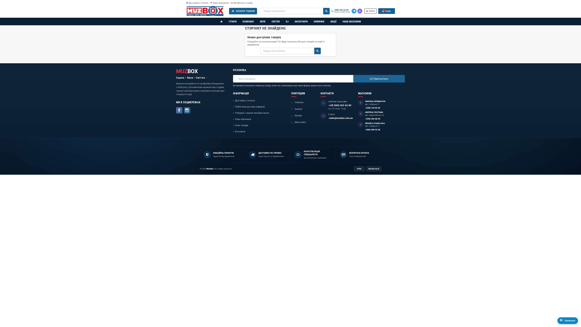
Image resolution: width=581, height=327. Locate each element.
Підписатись (380, 78)
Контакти (240, 131)
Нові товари (241, 125)
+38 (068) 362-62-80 (340, 105)
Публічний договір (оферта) (250, 106)
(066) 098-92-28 (373, 130)
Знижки (298, 109)
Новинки (299, 102)
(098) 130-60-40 (373, 108)
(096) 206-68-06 (373, 119)
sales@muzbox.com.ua (341, 118)
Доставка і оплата (197, 3)
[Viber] (359, 11)
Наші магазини (219, 3)
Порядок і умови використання (252, 113)
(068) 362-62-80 (341, 10)
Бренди (298, 115)
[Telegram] (354, 11)
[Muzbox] (205, 11)
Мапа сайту (300, 122)
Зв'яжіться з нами (243, 3)
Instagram (187, 110)
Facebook (179, 110)
